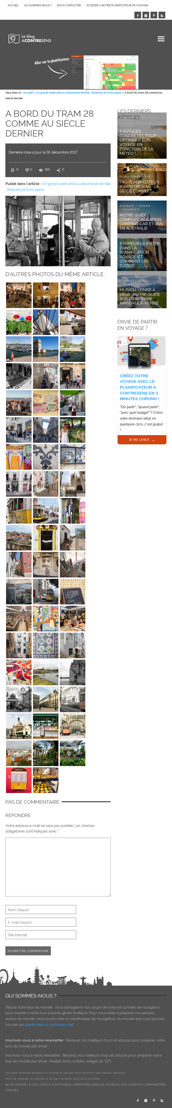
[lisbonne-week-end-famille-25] (45, 590)
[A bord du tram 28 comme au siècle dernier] (58, 229)
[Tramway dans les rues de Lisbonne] (72, 725)
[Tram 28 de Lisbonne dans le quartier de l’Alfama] (45, 509)
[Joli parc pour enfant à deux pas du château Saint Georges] (72, 536)
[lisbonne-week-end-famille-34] (72, 509)
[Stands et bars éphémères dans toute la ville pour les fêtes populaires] (45, 294)
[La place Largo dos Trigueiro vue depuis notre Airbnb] (18, 590)
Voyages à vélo (133, 280)
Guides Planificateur (135, 176)
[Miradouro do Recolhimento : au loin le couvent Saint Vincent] (18, 536)
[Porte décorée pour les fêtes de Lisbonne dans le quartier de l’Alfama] (45, 536)
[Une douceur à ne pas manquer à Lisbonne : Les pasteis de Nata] (45, 779)
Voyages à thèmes (135, 276)
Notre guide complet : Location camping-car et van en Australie (141, 221)
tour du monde (39, 1006)
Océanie (144, 205)
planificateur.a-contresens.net (49, 1024)
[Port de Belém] (18, 348)
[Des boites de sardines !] (45, 401)
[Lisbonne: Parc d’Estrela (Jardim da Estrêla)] (45, 752)
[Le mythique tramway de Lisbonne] (72, 698)
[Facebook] (137, 15)
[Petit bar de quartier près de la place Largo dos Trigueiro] (72, 374)
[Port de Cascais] (45, 671)
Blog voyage (15, 1084)
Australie (127, 205)
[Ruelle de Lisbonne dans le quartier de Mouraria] (18, 644)
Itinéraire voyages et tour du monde (139, 118)
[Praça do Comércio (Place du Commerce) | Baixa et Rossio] (72, 321)
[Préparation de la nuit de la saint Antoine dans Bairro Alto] (72, 401)
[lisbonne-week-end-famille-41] (18, 455)
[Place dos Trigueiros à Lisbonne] (18, 294)
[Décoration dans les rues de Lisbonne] (45, 321)
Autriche (126, 273)
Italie (156, 273)
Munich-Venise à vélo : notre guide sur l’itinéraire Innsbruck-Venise (140, 295)
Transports (131, 209)
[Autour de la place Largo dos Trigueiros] (72, 644)
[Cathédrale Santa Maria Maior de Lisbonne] (72, 482)
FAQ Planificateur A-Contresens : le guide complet (139, 186)
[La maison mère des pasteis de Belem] (18, 374)
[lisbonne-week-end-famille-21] (72, 617)
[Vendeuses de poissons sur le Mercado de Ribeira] (45, 725)
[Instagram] (145, 15)
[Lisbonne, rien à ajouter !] (72, 455)
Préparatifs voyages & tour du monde (141, 124)
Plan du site (117, 1084)
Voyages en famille (136, 284)
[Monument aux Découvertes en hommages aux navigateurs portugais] (72, 671)
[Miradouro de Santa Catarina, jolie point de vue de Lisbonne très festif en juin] (18, 401)
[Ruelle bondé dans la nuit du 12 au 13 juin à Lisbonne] (72, 294)
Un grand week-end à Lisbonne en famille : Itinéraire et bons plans (78, 92)
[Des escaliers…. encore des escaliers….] (72, 563)
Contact (137, 1084)
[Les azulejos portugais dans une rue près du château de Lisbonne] (45, 563)
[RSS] (162, 15)
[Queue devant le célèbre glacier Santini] (18, 428)
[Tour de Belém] (45, 348)
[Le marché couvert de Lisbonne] (18, 725)
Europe (142, 273)
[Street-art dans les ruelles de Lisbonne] (45, 617)
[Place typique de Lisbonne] (45, 698)
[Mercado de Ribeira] (72, 752)
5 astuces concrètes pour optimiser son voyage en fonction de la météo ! (138, 142)
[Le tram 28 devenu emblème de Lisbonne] (18, 779)
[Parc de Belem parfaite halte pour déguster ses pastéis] (72, 348)
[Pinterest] (153, 15)
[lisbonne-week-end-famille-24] (72, 590)
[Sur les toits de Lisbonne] (18, 752)
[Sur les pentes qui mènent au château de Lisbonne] (45, 374)
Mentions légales (89, 1084)
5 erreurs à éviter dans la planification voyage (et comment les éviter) (140, 254)
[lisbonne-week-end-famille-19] (45, 644)
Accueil (28, 92)
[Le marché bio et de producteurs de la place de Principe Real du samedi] (72, 428)
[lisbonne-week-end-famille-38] (18, 482)
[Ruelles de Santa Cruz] (18, 563)
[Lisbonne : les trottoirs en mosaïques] (45, 455)
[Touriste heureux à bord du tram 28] (18, 509)
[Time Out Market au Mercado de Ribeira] (18, 617)
